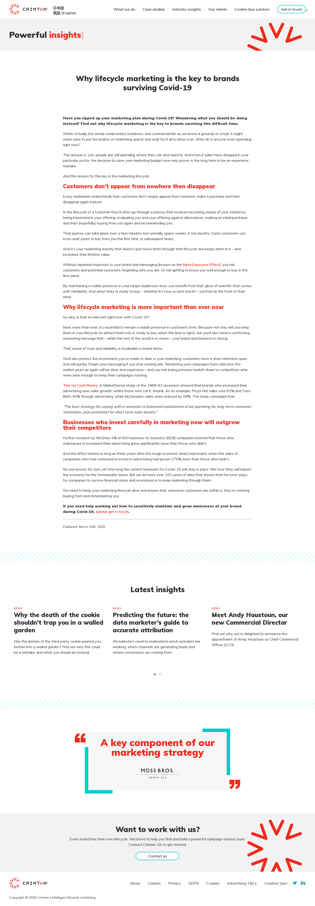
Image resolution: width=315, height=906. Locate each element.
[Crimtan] (28, 9)
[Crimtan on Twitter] (295, 883)
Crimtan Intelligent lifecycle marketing (66, 897)
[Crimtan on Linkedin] (303, 883)
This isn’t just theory (80, 385)
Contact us (157, 856)
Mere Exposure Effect (201, 264)
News (18, 608)
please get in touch (112, 511)
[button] (155, 674)
